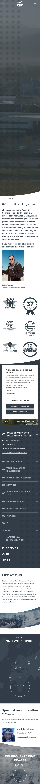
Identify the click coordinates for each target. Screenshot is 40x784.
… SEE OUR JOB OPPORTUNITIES (14, 453)
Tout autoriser (20, 412)
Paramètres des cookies (20, 400)
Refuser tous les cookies (20, 406)
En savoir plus (10, 393)
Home (4, 198)
